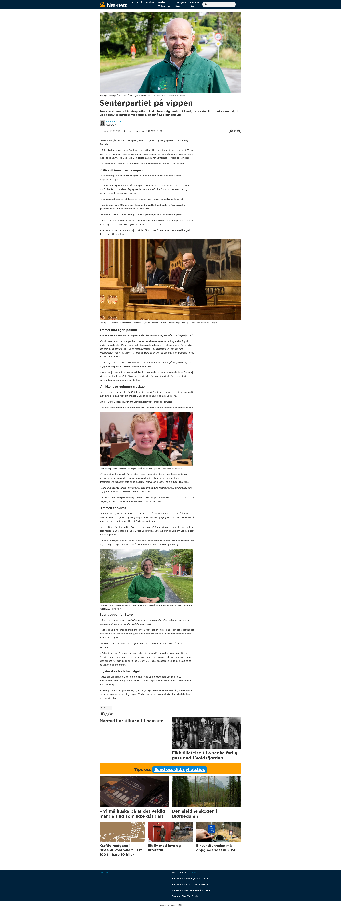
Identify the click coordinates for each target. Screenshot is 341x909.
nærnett (106, 708)
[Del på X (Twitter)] (235, 131)
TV (132, 2)
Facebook (193, 872)
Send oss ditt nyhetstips (179, 770)
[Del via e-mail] (239, 131)
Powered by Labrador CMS (170, 905)
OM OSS (104, 872)
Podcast (150, 2)
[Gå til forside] (113, 4)
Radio (140, 2)
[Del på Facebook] (231, 131)
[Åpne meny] (239, 4)
